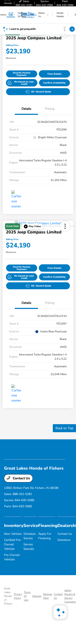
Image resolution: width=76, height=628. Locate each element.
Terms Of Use (27, 596)
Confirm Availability (54, 82)
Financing (47, 525)
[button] (21, 82)
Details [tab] (26, 109)
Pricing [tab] (49, 109)
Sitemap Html (47, 596)
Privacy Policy (18, 596)
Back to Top (64, 428)
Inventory (13, 525)
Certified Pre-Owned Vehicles (13, 544)
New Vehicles (13, 534)
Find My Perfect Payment (21, 74)
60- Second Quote (41, 91)
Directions (64, 540)
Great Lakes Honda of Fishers (8, 596)
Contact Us (21, 478)
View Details (54, 73)
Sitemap (36, 596)
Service (30, 525)
